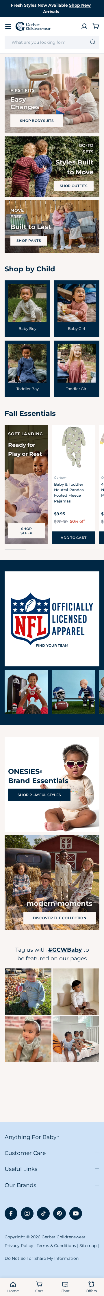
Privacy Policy (19, 1245)
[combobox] (52, 42)
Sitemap (87, 1245)
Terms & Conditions (56, 1245)
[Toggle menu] (8, 26)
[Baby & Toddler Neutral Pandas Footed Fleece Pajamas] (73, 447)
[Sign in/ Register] (84, 26)
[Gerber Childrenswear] (26, 692)
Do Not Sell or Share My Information (42, 1258)
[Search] (92, 42)
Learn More (28, 991)
